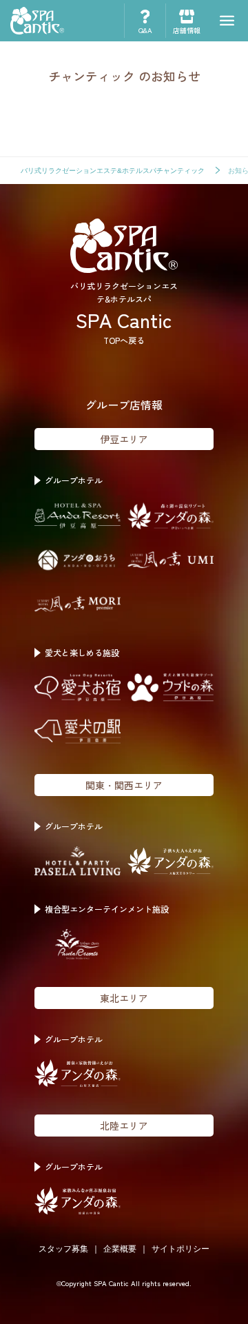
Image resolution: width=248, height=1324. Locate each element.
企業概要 (119, 1249)
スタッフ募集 (63, 1249)
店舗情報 (186, 30)
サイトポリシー (180, 1249)
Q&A (145, 30)
